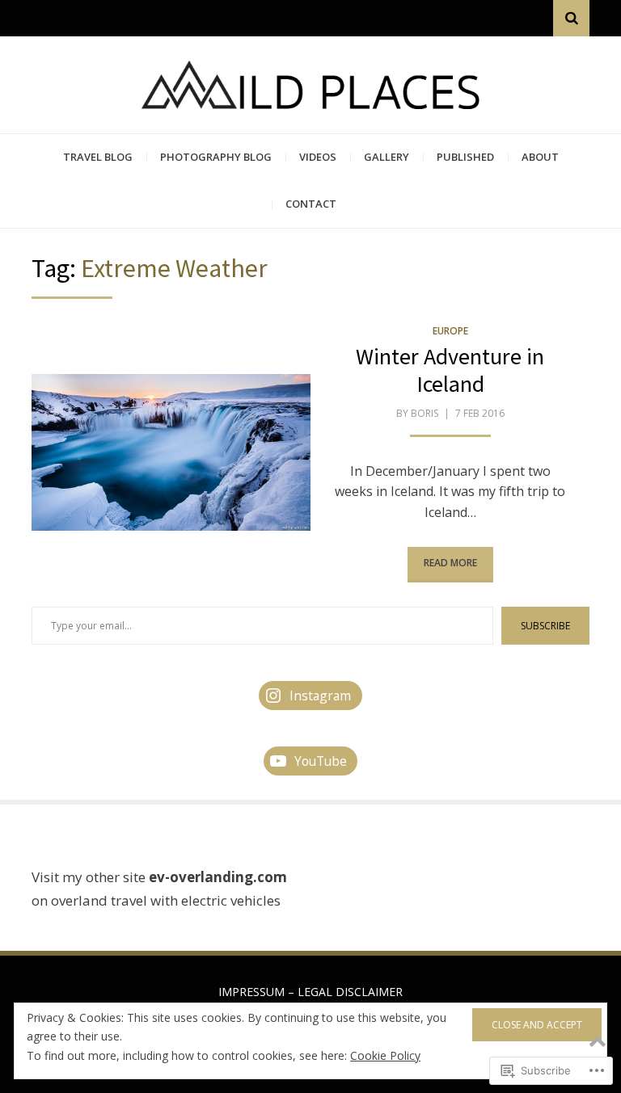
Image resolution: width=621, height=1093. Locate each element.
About (540, 156)
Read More (450, 563)
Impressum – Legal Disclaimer (310, 991)
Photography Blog (216, 156)
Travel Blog (98, 156)
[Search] (571, 18)
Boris (424, 413)
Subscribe (545, 626)
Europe (450, 331)
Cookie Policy (385, 1055)
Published (465, 156)
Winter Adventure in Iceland (450, 370)
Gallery (386, 156)
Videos (317, 156)
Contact (310, 203)
